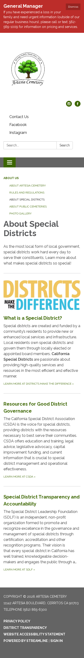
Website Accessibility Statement (34, 634)
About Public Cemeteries (28, 206)
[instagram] (69, 105)
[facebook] (77, 105)
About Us (11, 178)
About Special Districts (27, 199)
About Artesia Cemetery (27, 185)
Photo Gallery (20, 213)
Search (65, 145)
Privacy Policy (17, 621)
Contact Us (19, 117)
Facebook (18, 124)
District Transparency (25, 628)
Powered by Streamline (26, 641)
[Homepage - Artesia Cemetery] (42, 69)
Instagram (18, 132)
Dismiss (73, 6)
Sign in (56, 641)
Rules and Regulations (26, 192)
